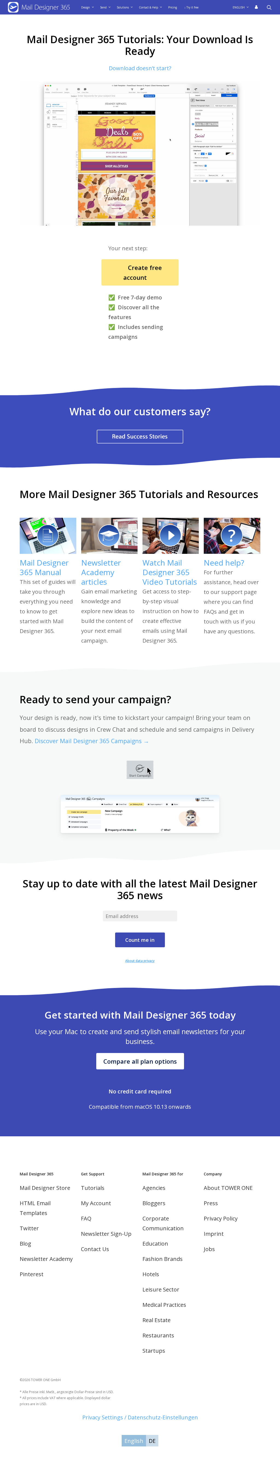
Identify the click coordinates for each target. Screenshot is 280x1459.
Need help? (224, 562)
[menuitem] (242, 7)
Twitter (29, 1228)
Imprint (214, 1233)
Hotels (150, 1274)
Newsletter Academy (46, 1259)
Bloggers (153, 1203)
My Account (96, 1203)
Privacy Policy (221, 1218)
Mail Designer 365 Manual (44, 567)
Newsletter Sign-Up (106, 1233)
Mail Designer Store (45, 1188)
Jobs (209, 1249)
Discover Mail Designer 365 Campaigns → (92, 741)
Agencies (153, 1188)
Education (155, 1243)
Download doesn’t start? (140, 68)
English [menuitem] (133, 1441)
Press (211, 1203)
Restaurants (158, 1335)
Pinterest (31, 1274)
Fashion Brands (162, 1259)
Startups (153, 1350)
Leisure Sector (160, 1289)
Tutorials (92, 1188)
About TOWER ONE (228, 1188)
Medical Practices (164, 1304)
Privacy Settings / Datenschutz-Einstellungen (140, 1417)
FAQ (86, 1218)
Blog (25, 1243)
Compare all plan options (140, 1061)
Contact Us (95, 1249)
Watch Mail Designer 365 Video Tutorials (169, 572)
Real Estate (156, 1320)
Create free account (140, 272)
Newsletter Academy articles (101, 572)
